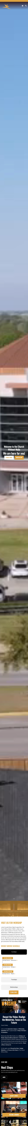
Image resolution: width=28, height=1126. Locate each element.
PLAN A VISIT (13, 992)
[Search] (26, 6)
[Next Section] (14, 899)
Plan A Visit (9, 457)
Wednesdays (14, 987)
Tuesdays (14, 979)
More (4, 1077)
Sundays (14, 952)
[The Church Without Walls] (6, 5)
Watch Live (19, 457)
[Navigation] (23, 6)
